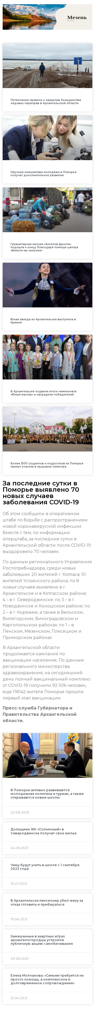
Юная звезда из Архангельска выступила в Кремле (43, 321)
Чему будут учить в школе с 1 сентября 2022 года (45, 867)
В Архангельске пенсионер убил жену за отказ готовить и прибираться (47, 902)
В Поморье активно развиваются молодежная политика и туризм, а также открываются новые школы (47, 794)
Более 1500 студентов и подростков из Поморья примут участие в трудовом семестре (47, 465)
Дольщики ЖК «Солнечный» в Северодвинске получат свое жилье (44, 831)
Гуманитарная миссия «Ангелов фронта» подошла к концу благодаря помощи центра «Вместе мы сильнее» (44, 247)
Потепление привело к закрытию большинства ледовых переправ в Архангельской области (46, 101)
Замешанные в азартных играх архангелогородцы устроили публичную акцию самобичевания (42, 940)
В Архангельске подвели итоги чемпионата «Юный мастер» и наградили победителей (44, 393)
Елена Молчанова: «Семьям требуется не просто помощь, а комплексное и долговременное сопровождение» (47, 979)
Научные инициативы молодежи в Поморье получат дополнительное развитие (44, 173)
